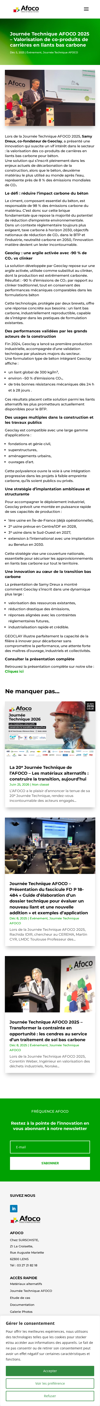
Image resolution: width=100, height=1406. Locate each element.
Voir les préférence (50, 1383)
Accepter (50, 1371)
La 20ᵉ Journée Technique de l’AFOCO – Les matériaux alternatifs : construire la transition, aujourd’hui (49, 773)
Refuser (50, 1396)
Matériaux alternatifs (26, 1284)
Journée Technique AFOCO (60, 52)
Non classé (40, 784)
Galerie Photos (21, 1311)
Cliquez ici (14, 671)
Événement (34, 52)
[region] (50, 1361)
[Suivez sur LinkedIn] (13, 1208)
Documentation (22, 1304)
